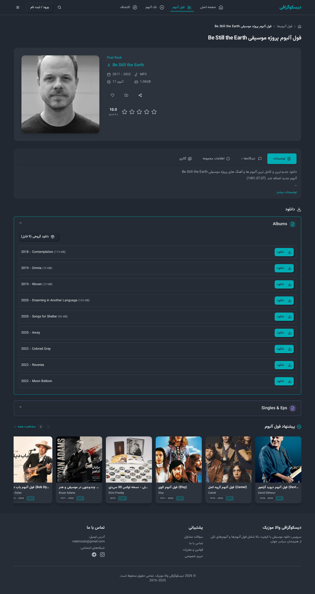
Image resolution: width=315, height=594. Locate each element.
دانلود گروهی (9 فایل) (35, 236)
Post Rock (114, 58)
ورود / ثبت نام (39, 7)
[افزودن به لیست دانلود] (126, 95)
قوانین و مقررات (193, 549)
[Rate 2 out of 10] (124, 112)
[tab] (282, 158)
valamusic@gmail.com (88, 541)
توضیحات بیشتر (286, 192)
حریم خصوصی (194, 556)
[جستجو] (59, 7)
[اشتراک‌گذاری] (140, 95)
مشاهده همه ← (25, 426)
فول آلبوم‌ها (284, 26)
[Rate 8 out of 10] (146, 112)
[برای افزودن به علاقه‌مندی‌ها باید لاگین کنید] (112, 95)
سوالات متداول (193, 537)
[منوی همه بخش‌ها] (18, 7)
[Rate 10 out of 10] (154, 112)
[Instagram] (102, 554)
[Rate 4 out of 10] (132, 112)
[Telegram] (94, 554)
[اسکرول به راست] (48, 427)
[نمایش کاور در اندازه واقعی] (60, 94)
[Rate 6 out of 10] (139, 112)
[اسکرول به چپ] (41, 427)
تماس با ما (196, 543)
